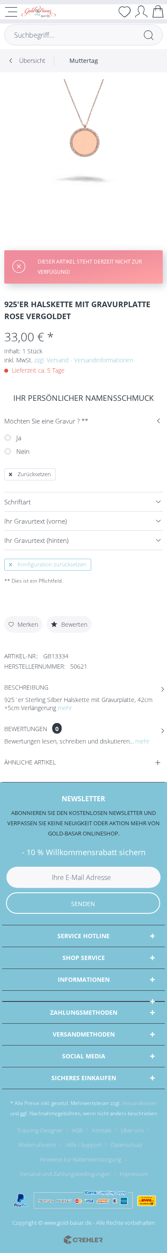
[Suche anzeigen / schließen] (108, 12)
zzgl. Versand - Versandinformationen (83, 360)
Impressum (134, 1174)
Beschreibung (26, 687)
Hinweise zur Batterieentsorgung (80, 1159)
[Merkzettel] (125, 11)
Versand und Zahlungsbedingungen (65, 1174)
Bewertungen (25, 729)
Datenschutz (126, 1145)
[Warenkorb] (158, 11)
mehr (65, 708)
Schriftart (17, 502)
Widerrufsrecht (37, 1145)
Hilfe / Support (83, 1145)
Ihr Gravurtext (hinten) (36, 540)
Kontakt (101, 1130)
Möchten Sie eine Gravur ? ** (46, 421)
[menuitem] (108, 12)
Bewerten (73, 624)
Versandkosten (139, 1103)
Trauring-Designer (40, 1130)
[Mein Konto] (141, 11)
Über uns (132, 1130)
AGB (77, 1130)
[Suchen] (149, 34)
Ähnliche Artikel (30, 762)
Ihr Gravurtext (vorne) (35, 521)
